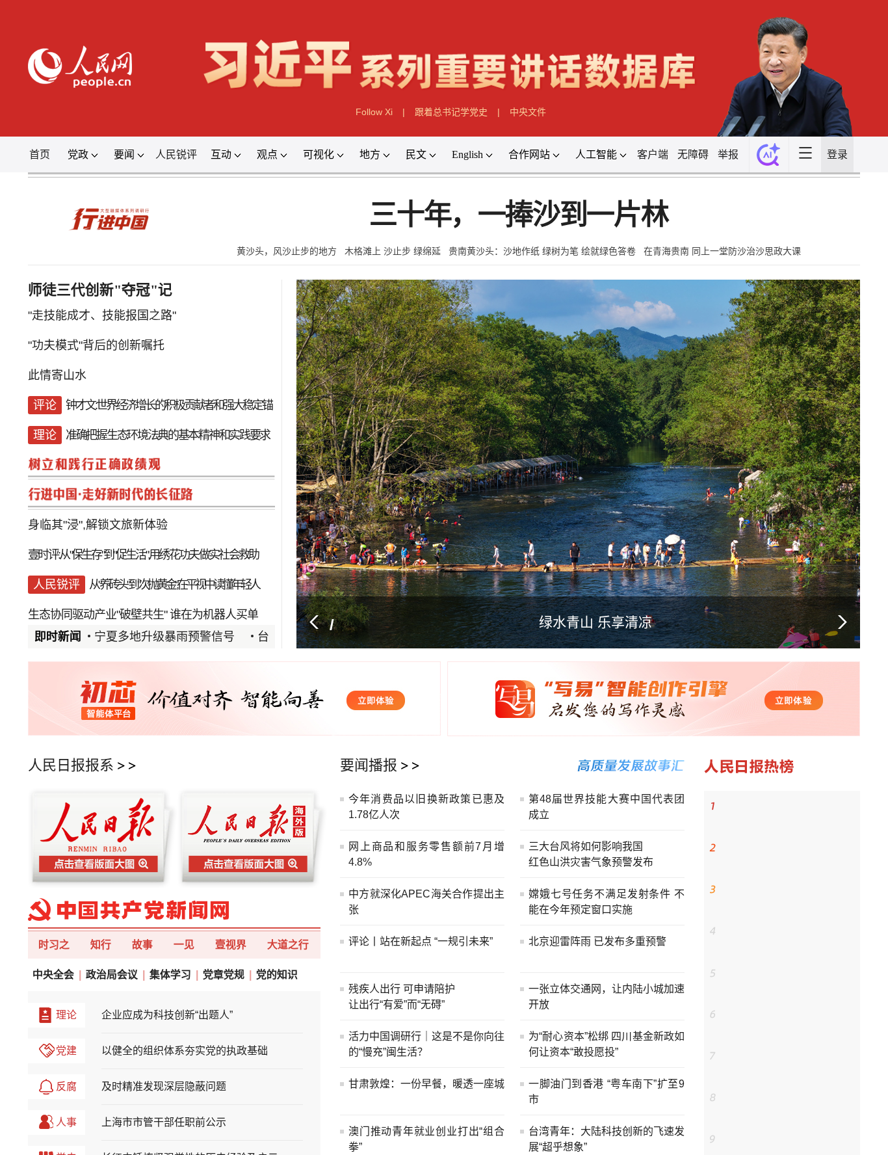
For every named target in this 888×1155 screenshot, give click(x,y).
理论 (66, 1014)
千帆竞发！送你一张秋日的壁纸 (784, 889)
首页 (39, 154)
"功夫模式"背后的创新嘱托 (96, 345)
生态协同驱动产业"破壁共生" (97, 580)
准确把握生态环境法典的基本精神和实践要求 (168, 424)
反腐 (66, 1086)
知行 (100, 944)
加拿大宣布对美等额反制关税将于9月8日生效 (788, 981)
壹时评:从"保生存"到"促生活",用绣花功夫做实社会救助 (143, 528)
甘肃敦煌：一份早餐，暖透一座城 (426, 1083)
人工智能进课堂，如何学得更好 (784, 1098)
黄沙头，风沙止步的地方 (287, 251)
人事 (66, 1122)
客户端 (652, 154)
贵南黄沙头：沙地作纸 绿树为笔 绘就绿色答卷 (542, 251)
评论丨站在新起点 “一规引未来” (420, 941)
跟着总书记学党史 (451, 112)
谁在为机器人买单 (214, 580)
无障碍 (693, 154)
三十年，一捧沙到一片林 (518, 215)
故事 (142, 944)
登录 (837, 154)
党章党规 (223, 974)
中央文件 (528, 112)
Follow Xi (374, 112)
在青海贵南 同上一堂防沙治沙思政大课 (722, 251)
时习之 (54, 944)
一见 (184, 944)
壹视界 (230, 944)
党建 (66, 1050)
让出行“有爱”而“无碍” (396, 1004)
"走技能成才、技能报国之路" (102, 319)
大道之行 (288, 944)
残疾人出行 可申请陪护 (401, 988)
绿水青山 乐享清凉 (595, 622)
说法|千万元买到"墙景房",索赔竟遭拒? (126, 606)
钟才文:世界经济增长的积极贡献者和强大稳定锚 (169, 398)
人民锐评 (176, 154)
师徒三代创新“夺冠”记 (764, 806)
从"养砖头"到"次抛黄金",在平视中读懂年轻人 (174, 554)
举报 (728, 154)
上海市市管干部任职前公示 (163, 1122)
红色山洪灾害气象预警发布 (591, 862)
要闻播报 (368, 765)
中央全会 (53, 974)
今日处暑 (738, 1014)
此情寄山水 (57, 371)
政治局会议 (112, 974)
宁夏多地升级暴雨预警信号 (164, 636)
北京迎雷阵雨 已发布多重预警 (597, 941)
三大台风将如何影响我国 (586, 846)
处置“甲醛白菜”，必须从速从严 (782, 931)
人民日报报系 (71, 765)
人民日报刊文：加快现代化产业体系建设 (788, 1064)
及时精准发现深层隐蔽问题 (163, 1086)
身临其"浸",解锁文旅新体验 (98, 502)
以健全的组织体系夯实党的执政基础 (184, 1050)
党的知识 (277, 974)
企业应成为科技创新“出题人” (167, 1014)
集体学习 (170, 974)
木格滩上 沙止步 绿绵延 (393, 251)
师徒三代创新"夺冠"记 (100, 290)
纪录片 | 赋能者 (751, 848)
